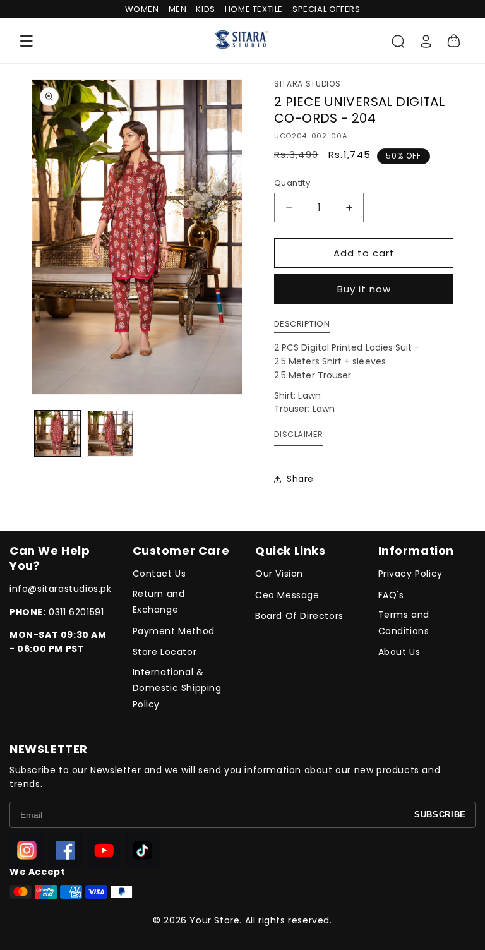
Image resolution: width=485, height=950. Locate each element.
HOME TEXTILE (254, 9)
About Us (399, 652)
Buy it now (364, 289)
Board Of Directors (299, 616)
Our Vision (279, 573)
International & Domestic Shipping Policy (177, 688)
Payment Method (174, 631)
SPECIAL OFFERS (326, 9)
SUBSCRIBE (440, 814)
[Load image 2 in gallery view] (110, 434)
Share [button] (300, 478)
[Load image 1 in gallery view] (58, 434)
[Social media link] (26, 850)
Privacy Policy (410, 573)
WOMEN (142, 9)
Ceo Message (287, 595)
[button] (26, 41)
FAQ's (391, 595)
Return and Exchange (159, 601)
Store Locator (165, 652)
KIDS (205, 9)
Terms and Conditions (403, 622)
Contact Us (159, 573)
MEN (178, 9)
